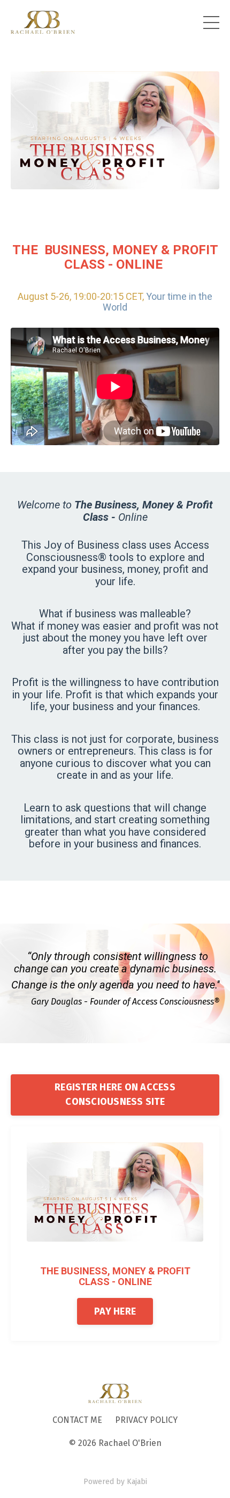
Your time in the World (157, 302)
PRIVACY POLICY (146, 1420)
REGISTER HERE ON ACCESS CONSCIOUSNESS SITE (115, 1094)
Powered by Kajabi (115, 1481)
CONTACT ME (77, 1420)
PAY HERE (115, 1311)
